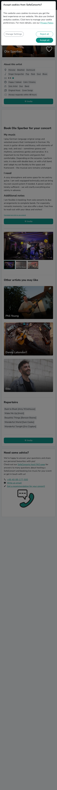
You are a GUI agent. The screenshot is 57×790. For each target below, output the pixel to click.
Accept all (44, 40)
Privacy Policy (46, 22)
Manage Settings (14, 34)
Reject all (44, 34)
